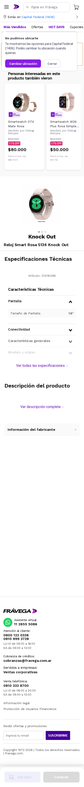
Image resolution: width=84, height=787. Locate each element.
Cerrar (52, 63)
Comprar (61, 777)
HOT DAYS (57, 27)
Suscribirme (58, 735)
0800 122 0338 (16, 635)
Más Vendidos (15, 27)
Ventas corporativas (20, 672)
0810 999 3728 (16, 639)
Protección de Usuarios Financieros (29, 709)
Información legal (16, 703)
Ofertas (37, 27)
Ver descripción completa (40, 407)
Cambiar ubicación (23, 63)
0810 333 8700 (16, 685)
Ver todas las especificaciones (40, 365)
